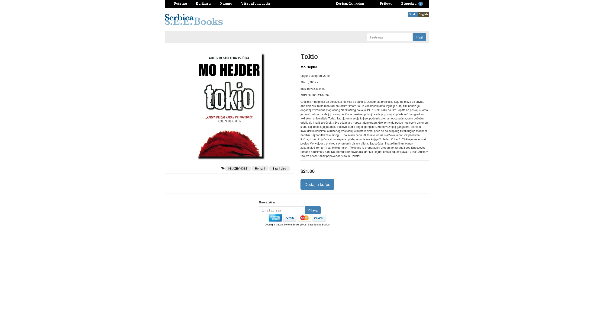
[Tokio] (229, 104)
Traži (419, 37)
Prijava (313, 210)
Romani (260, 168)
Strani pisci (280, 168)
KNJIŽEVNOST (237, 168)
